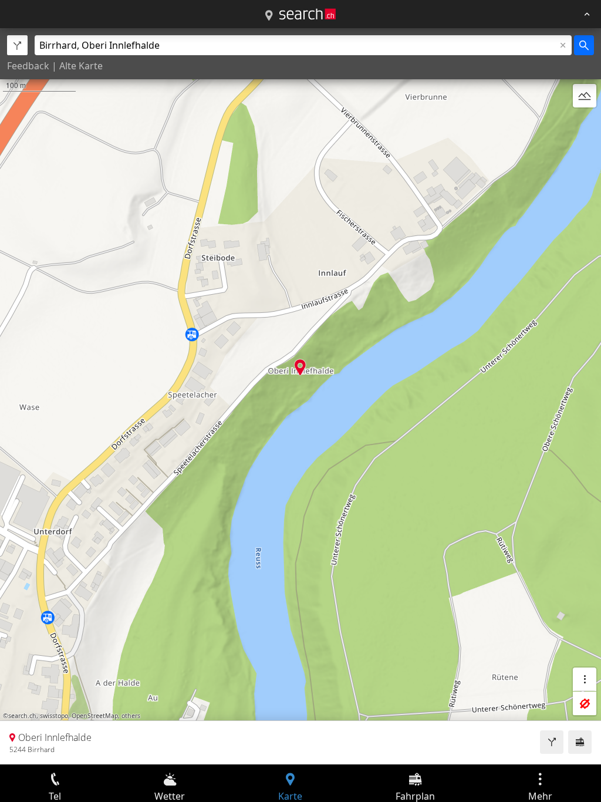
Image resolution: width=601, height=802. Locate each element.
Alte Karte (81, 65)
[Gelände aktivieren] (584, 95)
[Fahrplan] (580, 742)
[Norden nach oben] (584, 124)
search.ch (22, 716)
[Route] (551, 742)
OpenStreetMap (95, 716)
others (130, 716)
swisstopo (54, 716)
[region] (300, 396)
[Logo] (307, 14)
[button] (300, 367)
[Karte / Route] (268, 16)
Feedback (28, 65)
